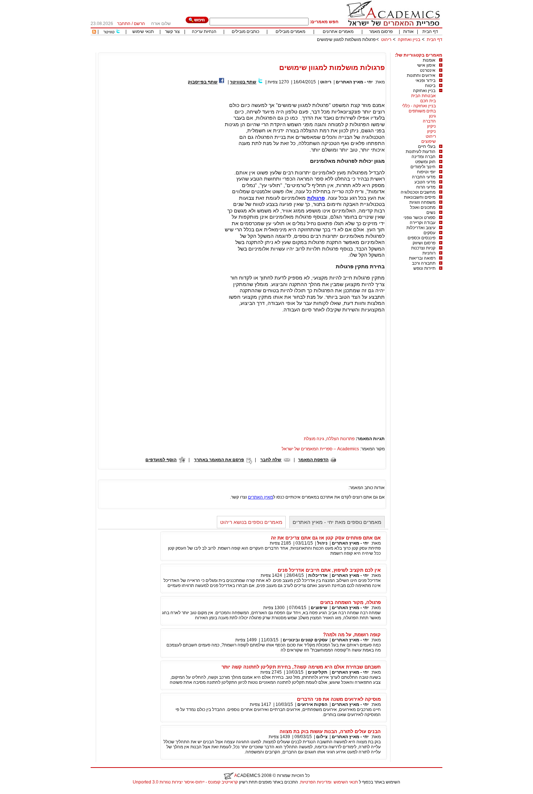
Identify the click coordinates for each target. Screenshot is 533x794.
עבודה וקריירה (422, 222)
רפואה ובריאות (422, 258)
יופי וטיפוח (426, 171)
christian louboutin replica (28, 791)
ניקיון (431, 126)
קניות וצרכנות (423, 248)
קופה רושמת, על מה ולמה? (352, 634)
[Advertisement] (310, 50)
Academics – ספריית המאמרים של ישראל (320, 448)
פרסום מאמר (381, 31)
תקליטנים (317, 672)
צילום (321, 736)
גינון (432, 116)
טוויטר (109, 31)
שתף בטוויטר (243, 81)
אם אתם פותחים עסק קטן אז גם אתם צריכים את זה (326, 538)
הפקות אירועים (312, 704)
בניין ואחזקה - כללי (419, 105)
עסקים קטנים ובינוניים (305, 639)
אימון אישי (426, 65)
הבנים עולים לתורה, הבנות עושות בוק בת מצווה (330, 731)
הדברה (429, 121)
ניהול (322, 543)
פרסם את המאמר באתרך (219, 459)
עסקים (429, 232)
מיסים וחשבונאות (419, 197)
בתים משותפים (422, 110)
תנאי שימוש (143, 31)
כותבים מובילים (245, 31)
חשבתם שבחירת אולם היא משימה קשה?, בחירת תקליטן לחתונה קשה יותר (301, 667)
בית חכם (428, 100)
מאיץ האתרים (260, 497)
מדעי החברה (423, 176)
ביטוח (430, 85)
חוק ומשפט (425, 161)
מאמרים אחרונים (338, 31)
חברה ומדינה (423, 156)
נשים (430, 212)
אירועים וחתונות (421, 75)
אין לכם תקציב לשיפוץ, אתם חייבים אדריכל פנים (329, 570)
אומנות (429, 60)
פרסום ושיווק (424, 242)
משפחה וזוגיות (422, 202)
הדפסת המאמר (313, 459)
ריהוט (385, 39)
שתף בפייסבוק (203, 81)
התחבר (124, 23)
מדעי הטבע (424, 182)
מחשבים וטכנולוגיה (418, 192)
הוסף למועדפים (161, 459)
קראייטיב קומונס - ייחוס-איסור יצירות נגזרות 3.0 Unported (185, 782)
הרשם (139, 23)
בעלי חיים (426, 146)
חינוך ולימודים (422, 166)
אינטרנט (427, 70)
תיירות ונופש (424, 268)
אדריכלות (317, 575)
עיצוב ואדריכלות (420, 227)
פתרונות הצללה (340, 438)
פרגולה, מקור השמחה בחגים (350, 602)
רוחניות (428, 253)
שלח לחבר (270, 459)
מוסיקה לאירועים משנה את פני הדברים (339, 699)
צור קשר (172, 31)
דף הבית (430, 31)
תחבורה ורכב (423, 263)
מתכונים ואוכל (422, 207)
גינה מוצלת (314, 438)
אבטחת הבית (423, 95)
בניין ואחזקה (408, 39)
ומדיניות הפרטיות (315, 782)
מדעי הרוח (425, 187)
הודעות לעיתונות (420, 151)
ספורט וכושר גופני (419, 217)
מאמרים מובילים (290, 31)
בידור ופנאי (425, 80)
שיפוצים (428, 141)
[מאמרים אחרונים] (94, 32)
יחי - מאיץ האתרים (354, 81)
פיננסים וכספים (421, 237)
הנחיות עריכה (204, 31)
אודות (408, 31)
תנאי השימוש (346, 782)
